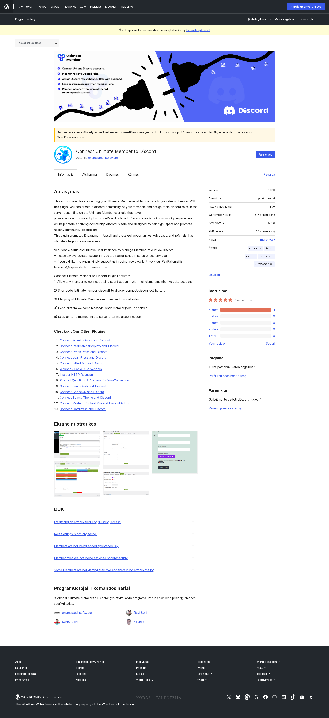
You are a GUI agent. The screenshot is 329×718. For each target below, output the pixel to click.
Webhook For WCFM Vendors (81, 369)
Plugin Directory (25, 19)
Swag (202, 679)
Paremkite (205, 673)
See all (270, 343)
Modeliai (81, 679)
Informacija (65, 174)
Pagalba (269, 174)
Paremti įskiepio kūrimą (225, 408)
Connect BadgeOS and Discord (82, 392)
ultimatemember (264, 264)
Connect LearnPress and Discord (83, 357)
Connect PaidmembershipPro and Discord (89, 346)
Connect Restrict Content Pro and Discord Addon (95, 403)
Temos (80, 667)
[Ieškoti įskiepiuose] (55, 43)
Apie (18, 661)
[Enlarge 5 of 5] (192, 436)
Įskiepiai (81, 673)
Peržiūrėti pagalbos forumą (227, 376)
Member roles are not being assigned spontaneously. (91, 558)
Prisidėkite (203, 661)
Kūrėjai (140, 673)
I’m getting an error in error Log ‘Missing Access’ (87, 522)
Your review (217, 343)
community (255, 248)
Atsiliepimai (89, 174)
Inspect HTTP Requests (77, 375)
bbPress (264, 673)
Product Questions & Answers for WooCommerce (94, 380)
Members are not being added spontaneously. (86, 546)
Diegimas (112, 174)
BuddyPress (266, 679)
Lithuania (57, 697)
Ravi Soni (140, 612)
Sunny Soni (70, 622)
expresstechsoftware (103, 158)
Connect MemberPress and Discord (85, 340)
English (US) (267, 239)
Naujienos (21, 667)
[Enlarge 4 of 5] (143, 477)
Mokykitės (142, 661)
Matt (261, 667)
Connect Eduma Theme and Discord (85, 397)
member (251, 256)
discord (269, 248)
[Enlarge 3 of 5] (143, 436)
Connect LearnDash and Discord (83, 386)
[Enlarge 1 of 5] (95, 436)
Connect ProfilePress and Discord (84, 352)
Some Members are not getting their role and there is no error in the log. (104, 570)
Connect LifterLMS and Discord (82, 363)
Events (201, 667)
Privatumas (22, 679)
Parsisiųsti (265, 154)
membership (266, 256)
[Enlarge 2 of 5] (95, 466)
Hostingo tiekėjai (25, 673)
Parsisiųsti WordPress (306, 6)
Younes (139, 622)
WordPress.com (268, 661)
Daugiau (214, 275)
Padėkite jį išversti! (198, 30)
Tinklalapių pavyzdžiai (90, 661)
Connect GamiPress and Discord (83, 409)
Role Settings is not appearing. (75, 534)
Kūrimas (133, 174)
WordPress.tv (146, 679)
